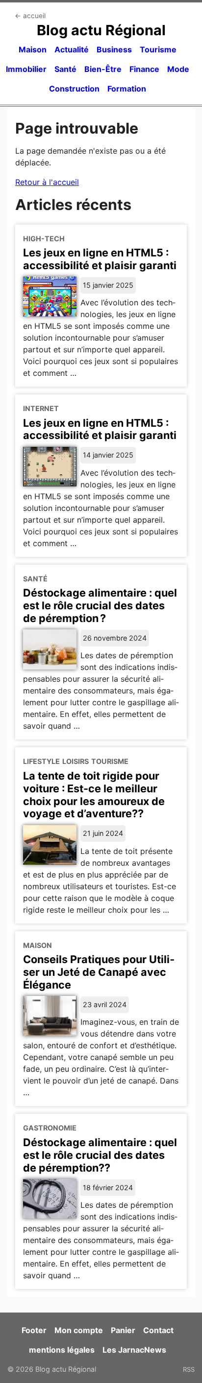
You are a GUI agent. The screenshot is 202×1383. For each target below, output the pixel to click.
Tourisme (158, 49)
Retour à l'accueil (47, 182)
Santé (65, 69)
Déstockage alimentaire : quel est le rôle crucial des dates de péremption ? (100, 605)
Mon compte (78, 1330)
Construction (74, 88)
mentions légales (62, 1350)
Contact (158, 1330)
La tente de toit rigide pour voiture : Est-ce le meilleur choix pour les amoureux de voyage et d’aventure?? (94, 794)
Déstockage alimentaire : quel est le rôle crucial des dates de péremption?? (100, 1155)
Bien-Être (103, 69)
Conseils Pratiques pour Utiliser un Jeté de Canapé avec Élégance (99, 972)
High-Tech (44, 238)
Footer (34, 1330)
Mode (178, 69)
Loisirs (75, 761)
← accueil (30, 16)
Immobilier (26, 69)
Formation (126, 88)
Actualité (71, 49)
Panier (123, 1330)
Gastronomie (49, 1128)
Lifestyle (41, 761)
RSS (189, 1369)
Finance (144, 69)
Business (114, 49)
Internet (41, 408)
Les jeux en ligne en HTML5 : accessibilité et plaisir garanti (100, 259)
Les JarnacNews (134, 1350)
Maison (33, 49)
